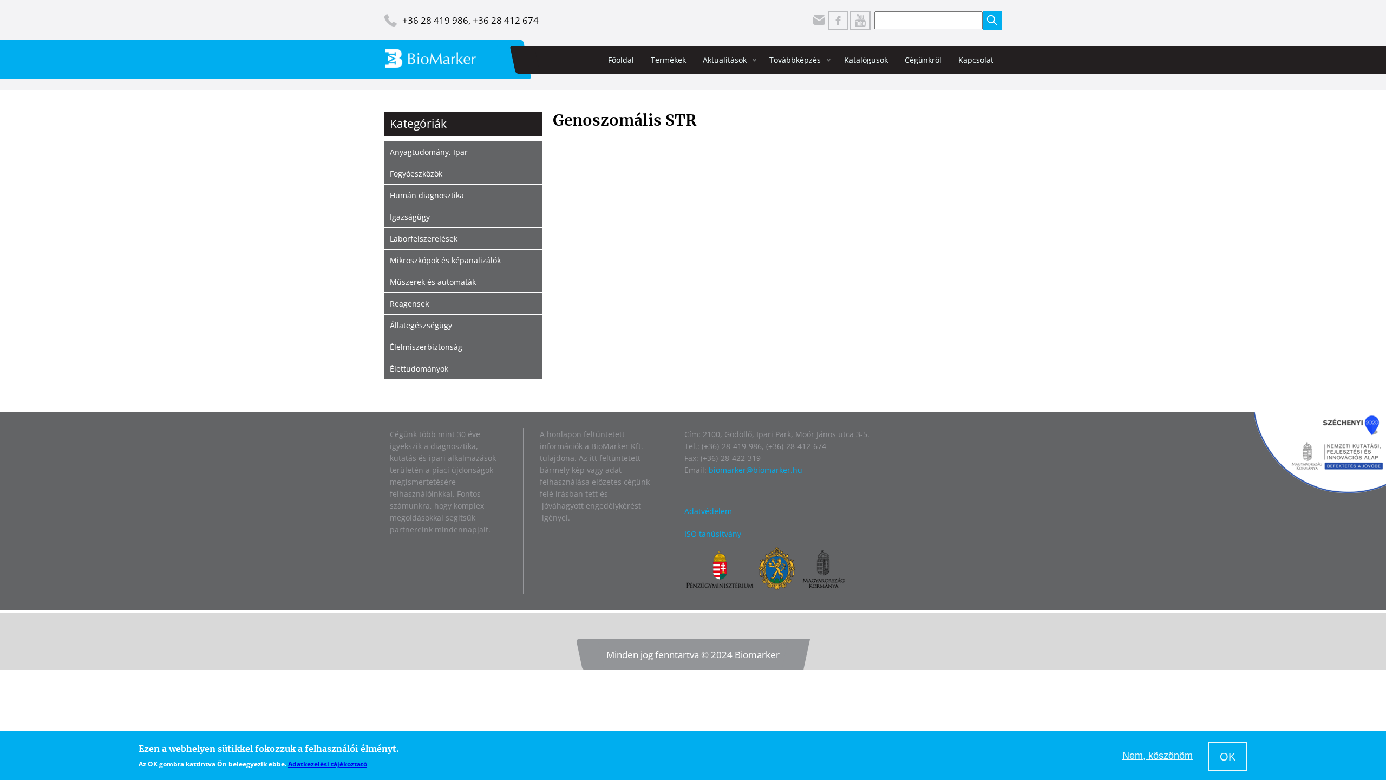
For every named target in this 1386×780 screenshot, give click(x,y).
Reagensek (409, 303)
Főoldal (621, 60)
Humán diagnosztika (427, 195)
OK (1227, 757)
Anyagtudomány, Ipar (429, 152)
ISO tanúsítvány (712, 534)
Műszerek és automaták (433, 282)
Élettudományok (419, 368)
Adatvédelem (708, 511)
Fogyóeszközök (416, 173)
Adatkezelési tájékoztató (327, 764)
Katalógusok (866, 60)
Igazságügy (410, 217)
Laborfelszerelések (423, 238)
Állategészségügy (421, 325)
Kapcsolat (975, 60)
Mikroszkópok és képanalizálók (445, 260)
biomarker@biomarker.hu (755, 470)
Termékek (668, 60)
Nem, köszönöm (1157, 756)
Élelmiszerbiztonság (426, 347)
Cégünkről (923, 60)
